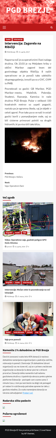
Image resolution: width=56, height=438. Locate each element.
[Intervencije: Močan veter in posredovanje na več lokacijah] (28, 269)
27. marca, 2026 (22, 296)
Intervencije (18, 39)
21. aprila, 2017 (24, 52)
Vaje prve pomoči (13, 339)
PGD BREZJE (28, 10)
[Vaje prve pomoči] (28, 319)
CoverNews (45, 430)
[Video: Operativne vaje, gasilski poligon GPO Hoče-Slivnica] (28, 219)
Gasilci (8, 39)
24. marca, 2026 (22, 343)
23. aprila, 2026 (20, 247)
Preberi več (28, 393)
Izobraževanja (19, 332)
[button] (5, 27)
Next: (14, 184)
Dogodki (9, 233)
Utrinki (29, 332)
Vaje (24, 233)
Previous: (14, 175)
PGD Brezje (11, 52)
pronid (9, 247)
